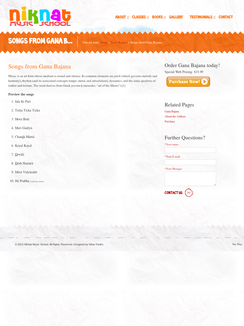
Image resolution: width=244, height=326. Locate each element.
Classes (139, 17)
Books (157, 17)
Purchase (170, 121)
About (120, 17)
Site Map (237, 244)
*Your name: (172, 144)
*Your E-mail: (172, 156)
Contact (226, 17)
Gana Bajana (119, 42)
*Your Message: (173, 168)
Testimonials (201, 17)
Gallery (176, 17)
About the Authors (175, 116)
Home (104, 42)
